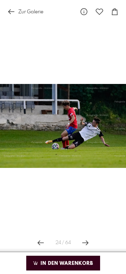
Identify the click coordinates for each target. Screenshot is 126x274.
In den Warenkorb (66, 263)
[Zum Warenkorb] (115, 12)
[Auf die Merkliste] (99, 12)
